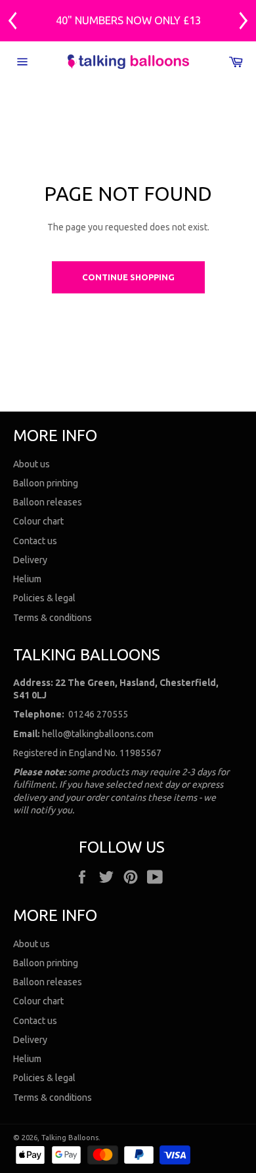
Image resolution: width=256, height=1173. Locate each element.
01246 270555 (98, 714)
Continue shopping (128, 277)
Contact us (35, 541)
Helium (27, 579)
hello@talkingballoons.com (98, 734)
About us (31, 464)
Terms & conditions (52, 617)
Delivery (30, 560)
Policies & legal (44, 598)
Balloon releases (47, 502)
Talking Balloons (69, 1137)
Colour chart (38, 521)
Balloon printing (45, 483)
